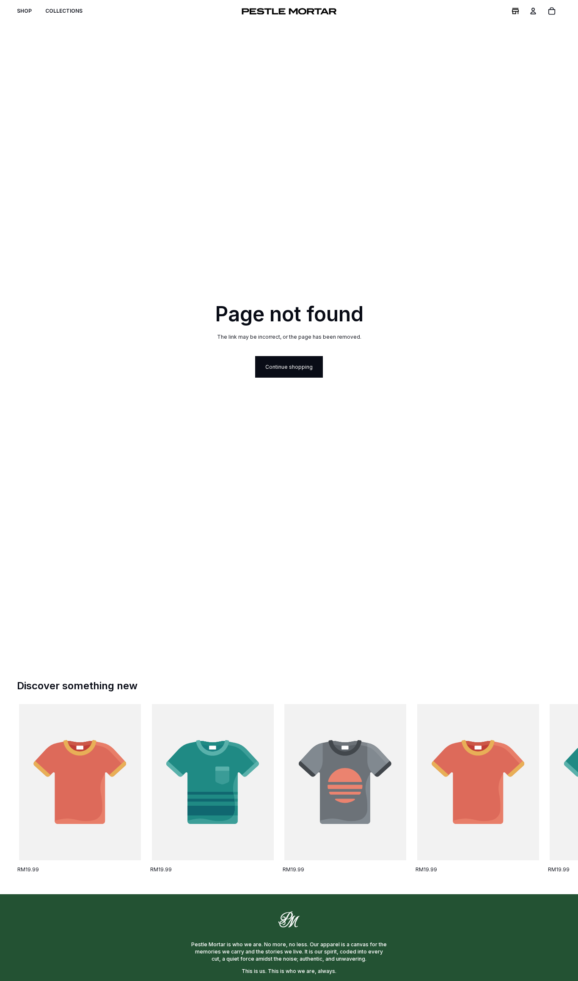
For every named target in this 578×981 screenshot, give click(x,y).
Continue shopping (289, 367)
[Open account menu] (533, 11)
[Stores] (515, 11)
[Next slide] (551, 788)
